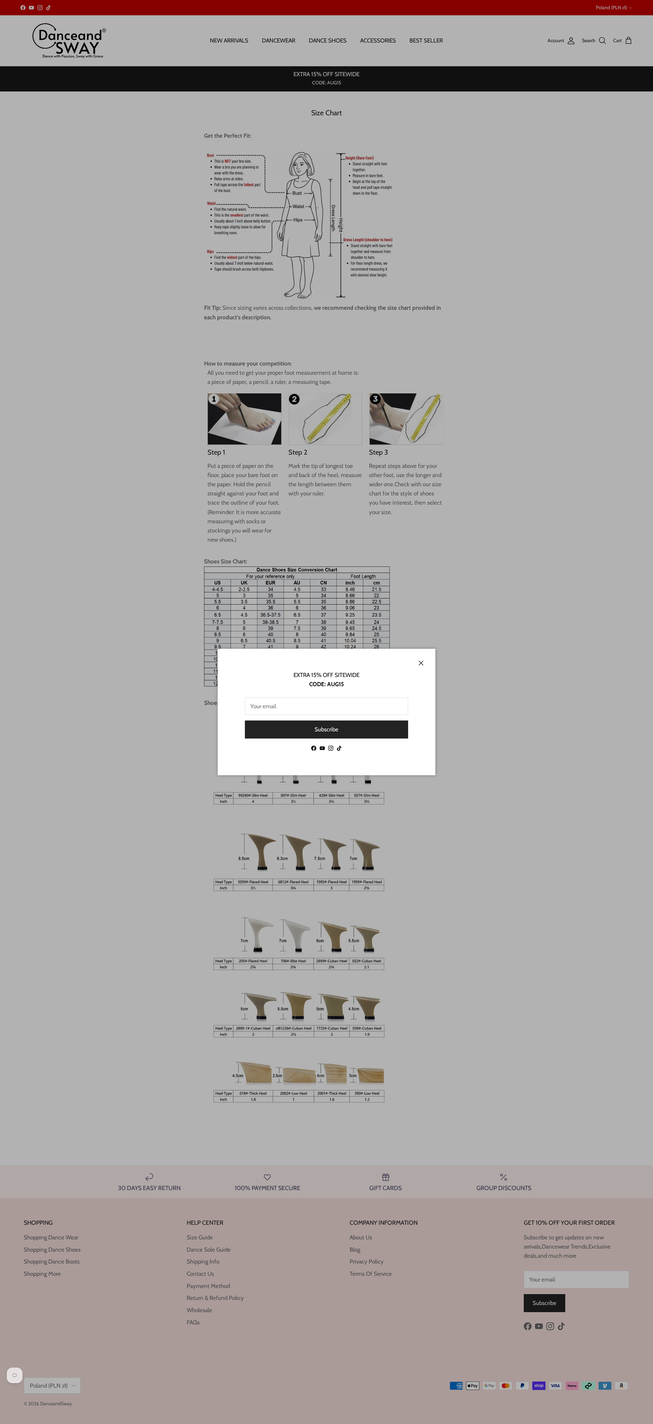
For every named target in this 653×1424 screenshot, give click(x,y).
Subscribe (326, 729)
